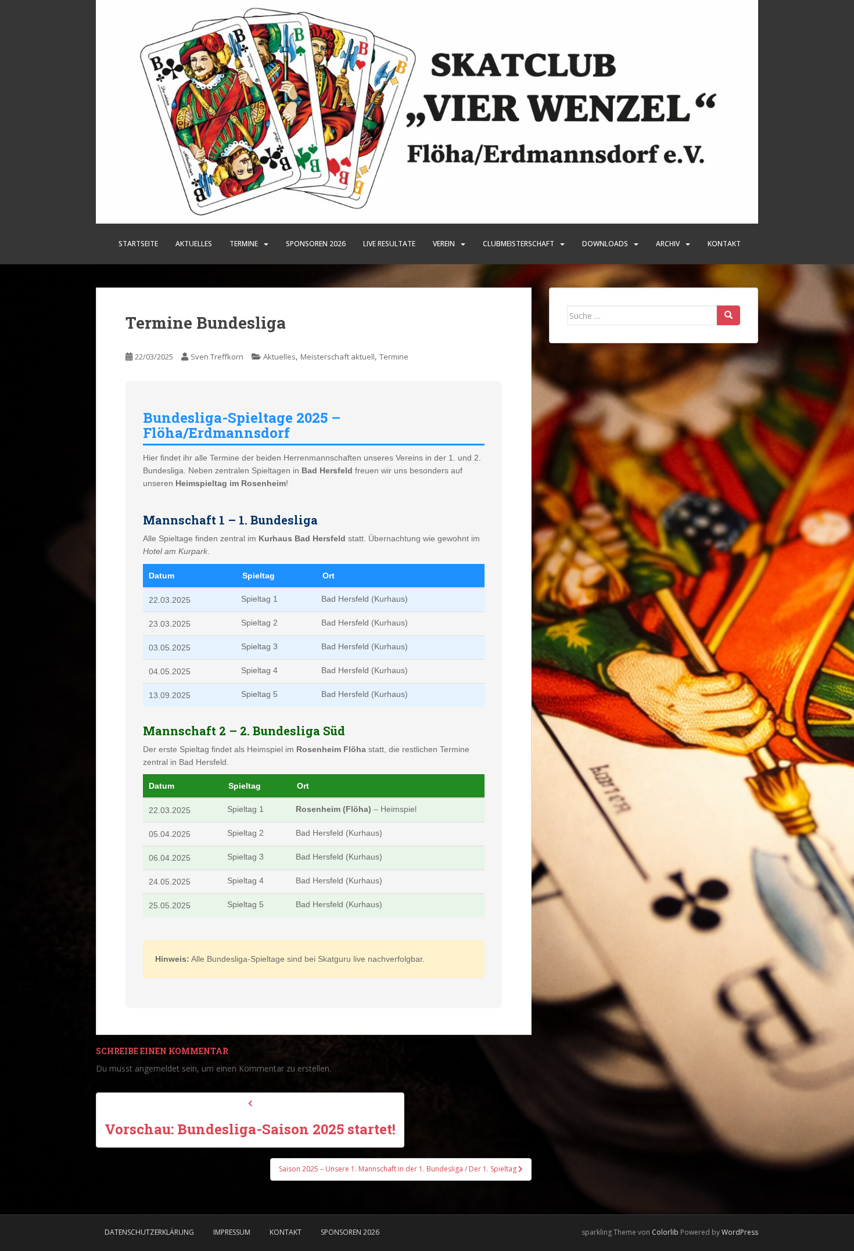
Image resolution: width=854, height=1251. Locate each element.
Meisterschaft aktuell (337, 356)
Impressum (231, 1232)
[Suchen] (728, 315)
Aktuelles (193, 244)
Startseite (138, 244)
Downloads (605, 244)
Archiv (668, 244)
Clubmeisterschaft (518, 244)
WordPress (740, 1232)
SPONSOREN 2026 (316, 244)
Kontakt (724, 244)
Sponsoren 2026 (350, 1232)
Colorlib (665, 1232)
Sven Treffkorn (217, 356)
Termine (243, 244)
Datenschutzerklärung (149, 1232)
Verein (444, 244)
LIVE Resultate (389, 244)
